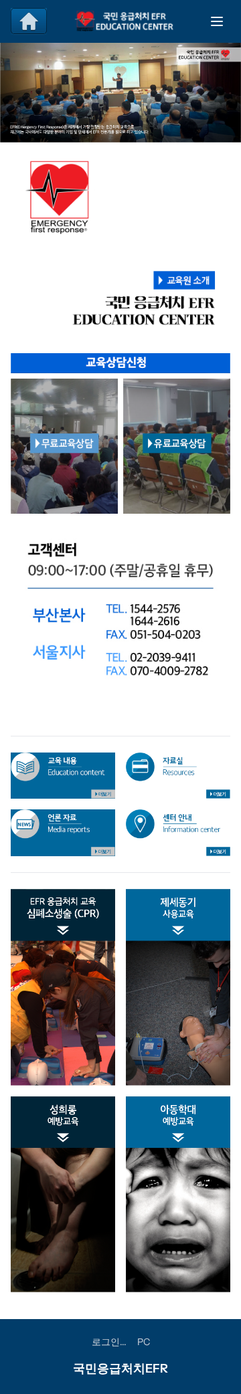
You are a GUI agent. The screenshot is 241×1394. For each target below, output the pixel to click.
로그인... (109, 1342)
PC (143, 1342)
